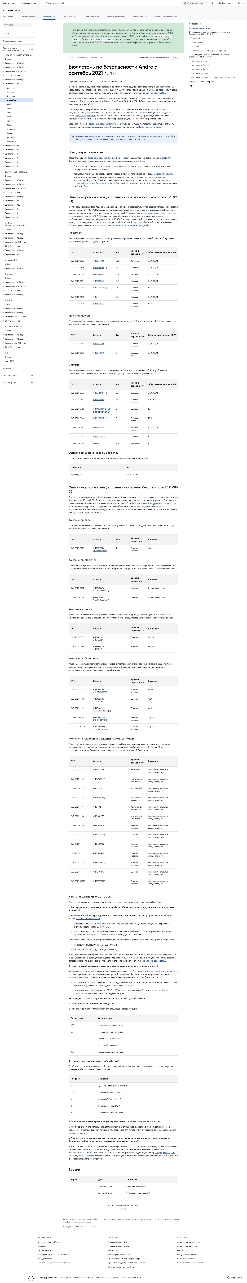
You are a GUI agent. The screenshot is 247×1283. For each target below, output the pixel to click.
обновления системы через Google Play (131, 225)
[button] (15, 41)
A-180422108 (98, 393)
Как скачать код (44, 1250)
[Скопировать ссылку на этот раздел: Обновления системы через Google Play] (120, 453)
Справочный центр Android (188, 1242)
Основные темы (70, 16)
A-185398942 (98, 274)
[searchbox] (17, 25)
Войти (241, 3)
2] (106, 268)
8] (107, 411)
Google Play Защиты (163, 174)
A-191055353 (98, 288)
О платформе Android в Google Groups (123, 1258)
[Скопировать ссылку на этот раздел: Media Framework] (93, 315)
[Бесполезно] (176, 57)
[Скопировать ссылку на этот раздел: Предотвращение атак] (106, 152)
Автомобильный (140, 16)
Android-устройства (116, 16)
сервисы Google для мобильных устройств (94, 183)
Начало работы (28, 16)
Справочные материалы (165, 16)
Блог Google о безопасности (119, 1254)
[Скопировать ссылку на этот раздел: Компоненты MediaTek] (99, 560)
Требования (42, 1246)
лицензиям (116, 1219)
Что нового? (8, 16)
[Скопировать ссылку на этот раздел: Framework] (84, 233)
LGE (172, 1152)
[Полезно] (173, 57)
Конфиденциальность (116, 1278)
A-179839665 (98, 281)
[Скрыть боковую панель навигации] (31, 1278)
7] (104, 411)
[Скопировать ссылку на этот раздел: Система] (81, 365)
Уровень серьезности (86, 115)
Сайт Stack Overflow (186, 1258)
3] (109, 409)
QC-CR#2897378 (100, 720)
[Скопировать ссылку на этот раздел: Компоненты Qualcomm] (100, 658)
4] (95, 411)
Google (158, 1152)
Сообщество (65, 1278)
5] (98, 411)
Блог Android (112, 1250)
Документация (29, 3)
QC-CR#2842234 (100, 701)
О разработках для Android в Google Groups (126, 1263)
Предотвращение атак (149, 127)
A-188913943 (98, 261)
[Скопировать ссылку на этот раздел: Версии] (82, 1170)
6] (101, 411)
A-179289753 (98, 399)
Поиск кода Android (55, 3)
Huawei (166, 1152)
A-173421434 (98, 409)
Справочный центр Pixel (187, 1246)
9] (110, 411)
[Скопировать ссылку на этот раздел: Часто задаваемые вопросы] (114, 896)
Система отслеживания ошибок (190, 1263)
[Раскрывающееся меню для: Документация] (39, 3)
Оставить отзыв (135, 1278)
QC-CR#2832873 (100, 692)
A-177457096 (98, 268)
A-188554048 (99, 443)
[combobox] (195, 3)
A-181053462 (98, 418)
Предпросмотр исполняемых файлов (53, 1254)
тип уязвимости (144, 213)
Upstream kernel (100, 551)
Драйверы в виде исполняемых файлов (54, 1263)
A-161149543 (98, 297)
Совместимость (92, 16)
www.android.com (185, 1250)
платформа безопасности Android (105, 124)
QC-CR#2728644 (100, 711)
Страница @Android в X (117, 1242)
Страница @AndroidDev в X (119, 1246)
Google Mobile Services (186, 1254)
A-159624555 (98, 427)
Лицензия (100, 1278)
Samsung (90, 1156)
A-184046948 (99, 437)
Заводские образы (45, 1258)
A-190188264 (98, 344)
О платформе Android (47, 1278)
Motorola (73, 1156)
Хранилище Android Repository (51, 1242)
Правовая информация (83, 1278)
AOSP (71, 57)
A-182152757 (98, 353)
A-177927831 (98, 304)
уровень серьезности (163, 213)
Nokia (80, 1156)
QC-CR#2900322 (100, 729)
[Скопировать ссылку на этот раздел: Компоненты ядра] (93, 520)
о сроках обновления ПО (153, 93)
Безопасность (49, 16)
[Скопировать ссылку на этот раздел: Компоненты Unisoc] (95, 609)
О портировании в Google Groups (121, 1267)
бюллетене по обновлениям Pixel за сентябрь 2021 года (120, 139)
